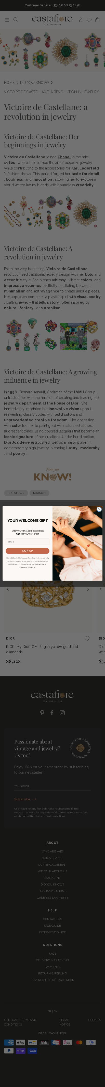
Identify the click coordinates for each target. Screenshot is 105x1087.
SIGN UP (27, 550)
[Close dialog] (99, 509)
